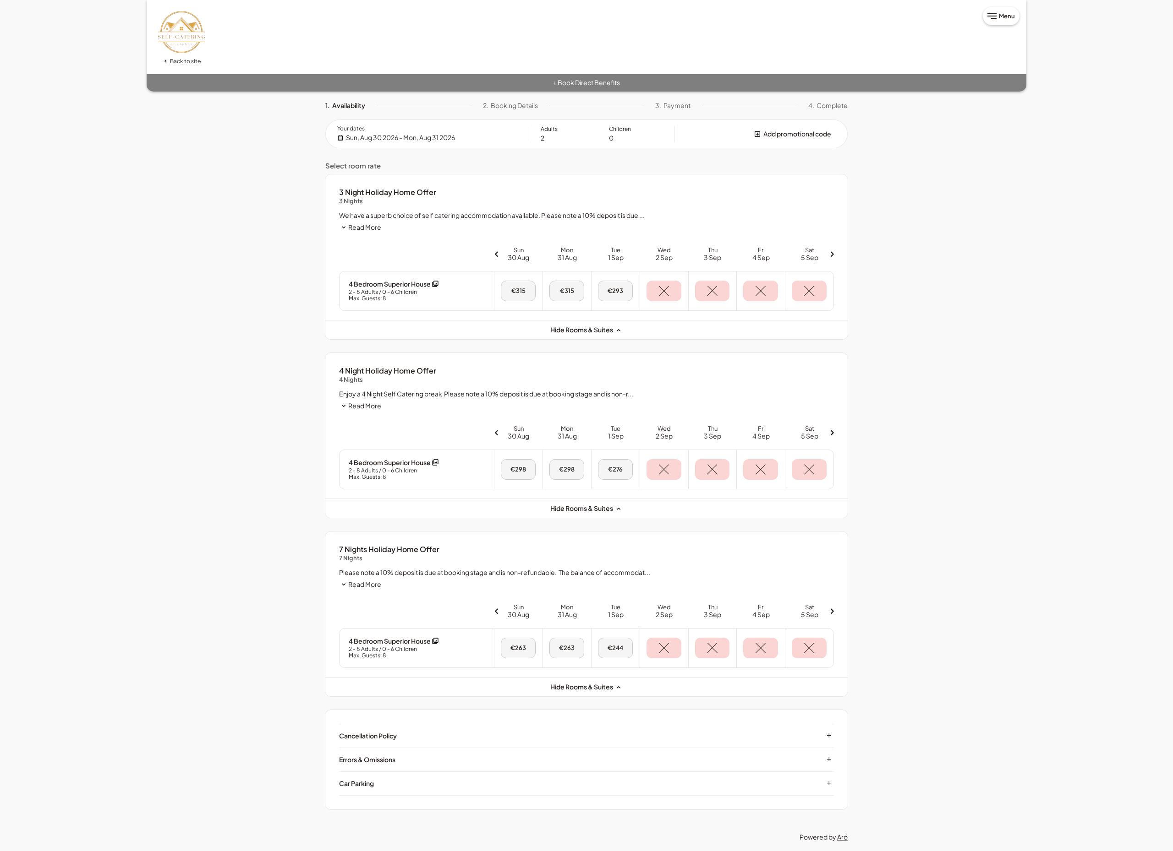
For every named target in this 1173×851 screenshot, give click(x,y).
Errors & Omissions (585, 759)
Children (620, 128)
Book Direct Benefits (586, 82)
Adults (549, 128)
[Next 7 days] (832, 254)
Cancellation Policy (585, 735)
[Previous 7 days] (496, 254)
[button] (761, 134)
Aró (842, 837)
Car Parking (585, 783)
